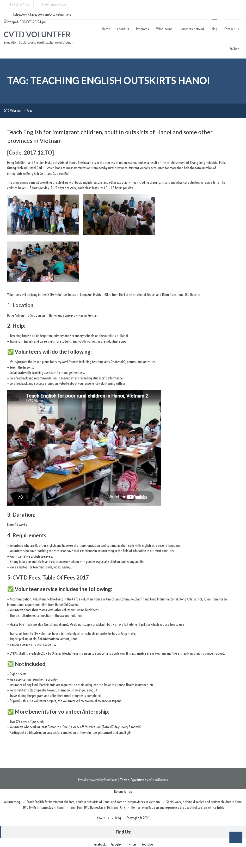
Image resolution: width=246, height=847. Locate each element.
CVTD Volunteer (37, 34)
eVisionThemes (158, 780)
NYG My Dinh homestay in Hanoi (43, 807)
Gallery (234, 48)
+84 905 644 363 (19, 4)
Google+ (116, 844)
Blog (214, 29)
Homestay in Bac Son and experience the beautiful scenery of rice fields (177, 807)
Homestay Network (192, 29)
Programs (142, 29)
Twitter (131, 844)
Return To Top (123, 791)
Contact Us (231, 29)
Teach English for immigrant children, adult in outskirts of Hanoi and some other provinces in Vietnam (93, 802)
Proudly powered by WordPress (97, 780)
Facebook (100, 844)
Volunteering (164, 29)
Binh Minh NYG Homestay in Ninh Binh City (98, 807)
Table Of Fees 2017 (65, 577)
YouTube (147, 844)
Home (106, 29)
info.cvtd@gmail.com (54, 4)
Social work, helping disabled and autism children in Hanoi (204, 802)
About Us (123, 29)
